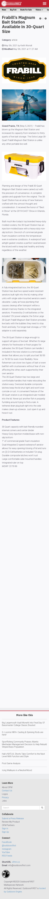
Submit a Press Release (13, 818)
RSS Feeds (7, 855)
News (4, 10)
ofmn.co (16, 862)
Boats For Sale (26, 10)
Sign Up (5, 832)
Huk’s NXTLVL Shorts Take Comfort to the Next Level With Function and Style (23, 755)
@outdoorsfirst (9, 845)
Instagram (6, 849)
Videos (39, 10)
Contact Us (7, 790)
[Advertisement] (24, 599)
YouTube (6, 852)
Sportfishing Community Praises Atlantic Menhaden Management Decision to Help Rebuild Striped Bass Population (24, 744)
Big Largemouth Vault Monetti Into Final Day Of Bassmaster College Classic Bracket (23, 724)
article (14, 40)
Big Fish (13, 10)
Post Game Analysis (11, 763)
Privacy (5, 797)
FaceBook (7, 842)
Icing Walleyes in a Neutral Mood (17, 770)
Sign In (5, 828)
